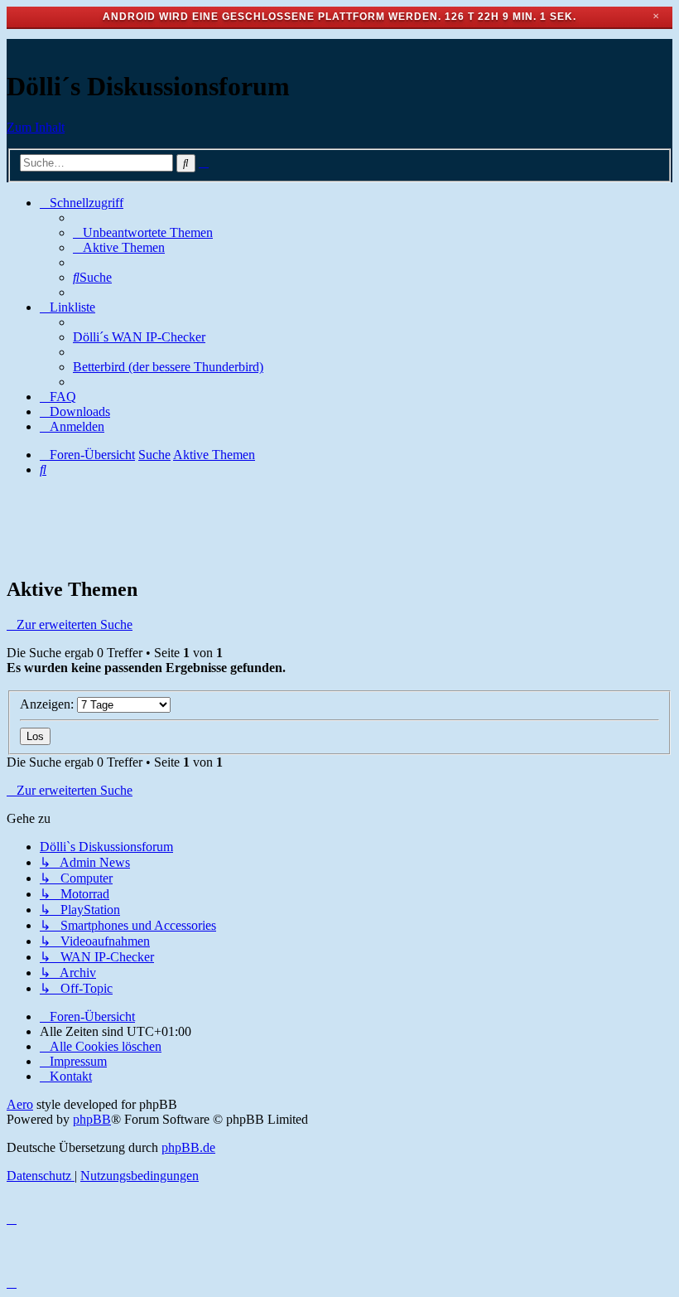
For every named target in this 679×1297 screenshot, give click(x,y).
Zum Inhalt (36, 127)
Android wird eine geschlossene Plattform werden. (272, 16)
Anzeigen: (48, 704)
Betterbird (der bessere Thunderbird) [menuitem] (168, 367)
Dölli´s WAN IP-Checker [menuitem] (139, 337)
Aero (20, 1104)
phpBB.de (188, 1147)
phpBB (92, 1119)
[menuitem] (143, 232)
